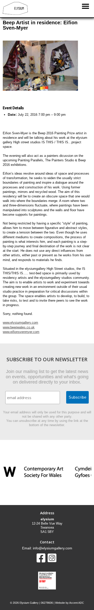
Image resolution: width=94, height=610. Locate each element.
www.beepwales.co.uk (19, 327)
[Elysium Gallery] (15, 14)
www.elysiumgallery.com (20, 322)
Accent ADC (76, 602)
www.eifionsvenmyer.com (21, 332)
